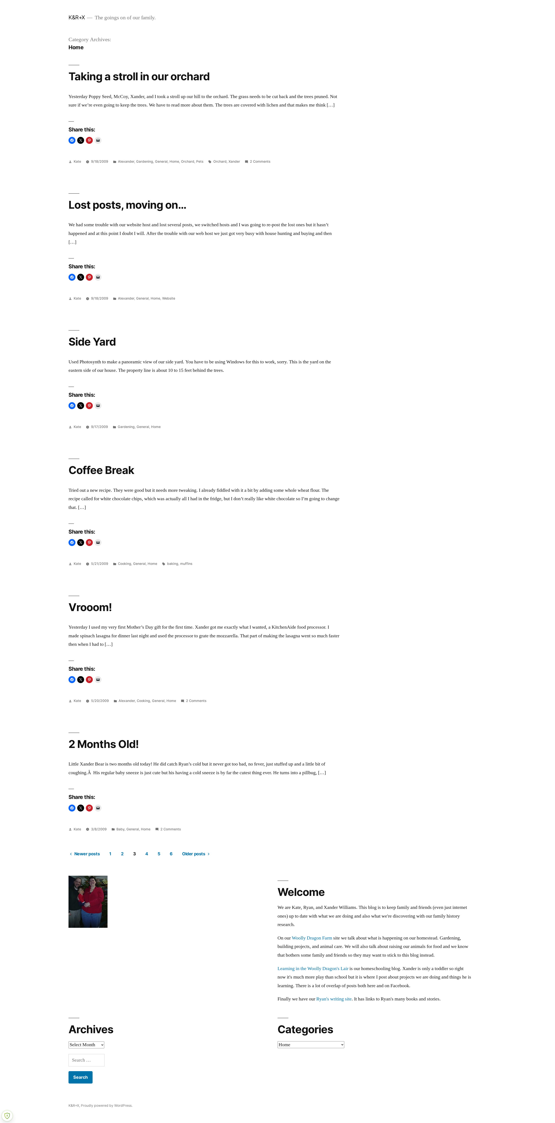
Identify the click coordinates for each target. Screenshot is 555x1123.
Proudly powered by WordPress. (106, 1105)
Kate (77, 161)
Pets (199, 161)
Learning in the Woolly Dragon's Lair (313, 969)
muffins (186, 564)
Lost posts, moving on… (127, 204)
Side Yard (92, 341)
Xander (234, 161)
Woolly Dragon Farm (312, 938)
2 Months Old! (104, 744)
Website (168, 298)
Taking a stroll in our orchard (139, 76)
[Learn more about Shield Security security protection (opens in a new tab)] (7, 1116)
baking (172, 564)
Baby (120, 829)
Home (174, 161)
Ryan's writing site (334, 999)
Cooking (124, 564)
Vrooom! (90, 607)
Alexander (126, 161)
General (161, 161)
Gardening (144, 161)
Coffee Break (101, 470)
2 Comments (260, 161)
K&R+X (77, 17)
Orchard (187, 161)
